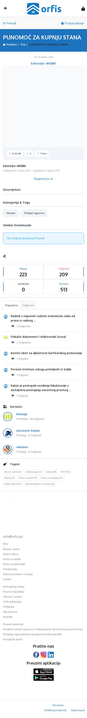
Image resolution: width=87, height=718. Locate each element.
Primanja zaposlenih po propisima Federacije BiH (32, 634)
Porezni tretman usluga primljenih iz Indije (41, 369)
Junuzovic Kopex (28, 430)
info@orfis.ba (12, 537)
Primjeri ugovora (34, 213)
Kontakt (7, 616)
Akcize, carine (12, 471)
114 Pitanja (22, 418)
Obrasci (10, 213)
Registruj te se (43, 178)
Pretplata (8, 606)
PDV (65, 471)
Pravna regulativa (13, 591)
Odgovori (28, 305)
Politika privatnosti (55, 710)
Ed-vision (58, 705)
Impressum (78, 710)
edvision (22, 447)
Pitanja (9, 477)
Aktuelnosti (10, 611)
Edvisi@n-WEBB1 (43, 63)
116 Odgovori (37, 418)
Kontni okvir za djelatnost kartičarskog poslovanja (46, 353)
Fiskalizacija (33, 471)
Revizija (21, 414)
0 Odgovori (34, 435)
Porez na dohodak (52, 477)
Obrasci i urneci (12, 596)
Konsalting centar (13, 586)
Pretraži (11, 23)
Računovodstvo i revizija (40, 483)
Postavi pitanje (74, 23)
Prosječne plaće (12, 639)
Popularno (11, 305)
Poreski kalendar (13, 624)
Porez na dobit (28, 477)
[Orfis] (45, 8)
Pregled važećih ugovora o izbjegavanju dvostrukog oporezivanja (43, 629)
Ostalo (51, 471)
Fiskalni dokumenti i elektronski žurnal (38, 336)
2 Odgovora (23, 326)
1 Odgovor (22, 358)
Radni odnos (12, 483)
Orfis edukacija (12, 601)
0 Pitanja (21, 435)
